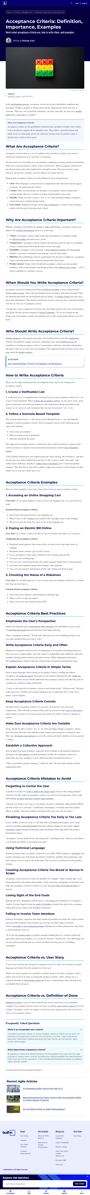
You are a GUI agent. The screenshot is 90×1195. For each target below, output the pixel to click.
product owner (25, 935)
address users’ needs (67, 267)
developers (75, 853)
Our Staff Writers (24, 1145)
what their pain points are (19, 629)
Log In (84, 3)
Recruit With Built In (43, 1137)
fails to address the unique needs (41, 791)
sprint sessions (18, 293)
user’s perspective (51, 204)
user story (21, 114)
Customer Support (60, 1137)
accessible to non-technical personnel (28, 926)
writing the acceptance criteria (47, 400)
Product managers (13, 338)
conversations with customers (41, 626)
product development (25, 230)
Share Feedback (62, 1142)
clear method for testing (55, 249)
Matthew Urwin (28, 40)
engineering (74, 338)
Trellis (16, 810)
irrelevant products (30, 825)
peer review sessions (66, 1005)
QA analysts (24, 754)
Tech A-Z (59, 1164)
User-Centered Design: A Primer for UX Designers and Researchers (35, 363)
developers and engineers (25, 735)
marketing (76, 675)
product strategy (25, 352)
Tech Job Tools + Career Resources (62, 1153)
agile (47, 226)
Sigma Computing (47, 312)
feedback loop (15, 660)
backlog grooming (51, 289)
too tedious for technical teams (65, 885)
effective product (19, 239)
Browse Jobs (61, 1160)
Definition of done (13, 1002)
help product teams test (34, 980)
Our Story (24, 1136)
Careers (23, 1140)
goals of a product (43, 904)
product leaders (63, 296)
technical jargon (26, 675)
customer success (67, 341)
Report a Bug (61, 1147)
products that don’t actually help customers (35, 798)
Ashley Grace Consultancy (47, 463)
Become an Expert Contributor (43, 1144)
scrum (39, 226)
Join (77, 3)
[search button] (71, 3)
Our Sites (77, 1136)
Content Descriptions (25, 1152)
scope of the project (73, 710)
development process (20, 104)
